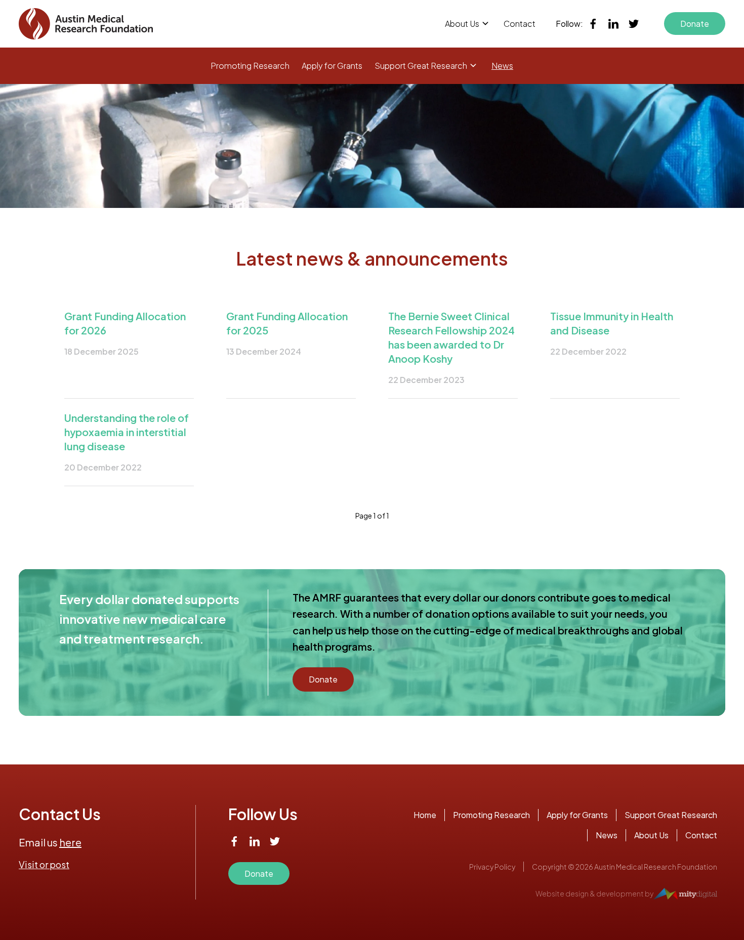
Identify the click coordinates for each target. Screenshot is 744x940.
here (70, 842)
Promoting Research (250, 65)
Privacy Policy (492, 866)
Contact (519, 23)
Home (425, 814)
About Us (462, 23)
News (502, 65)
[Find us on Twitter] (634, 24)
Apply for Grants (332, 65)
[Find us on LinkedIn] (613, 24)
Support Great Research (421, 65)
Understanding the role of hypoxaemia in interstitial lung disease (126, 431)
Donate (694, 23)
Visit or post (44, 864)
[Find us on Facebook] (593, 24)
